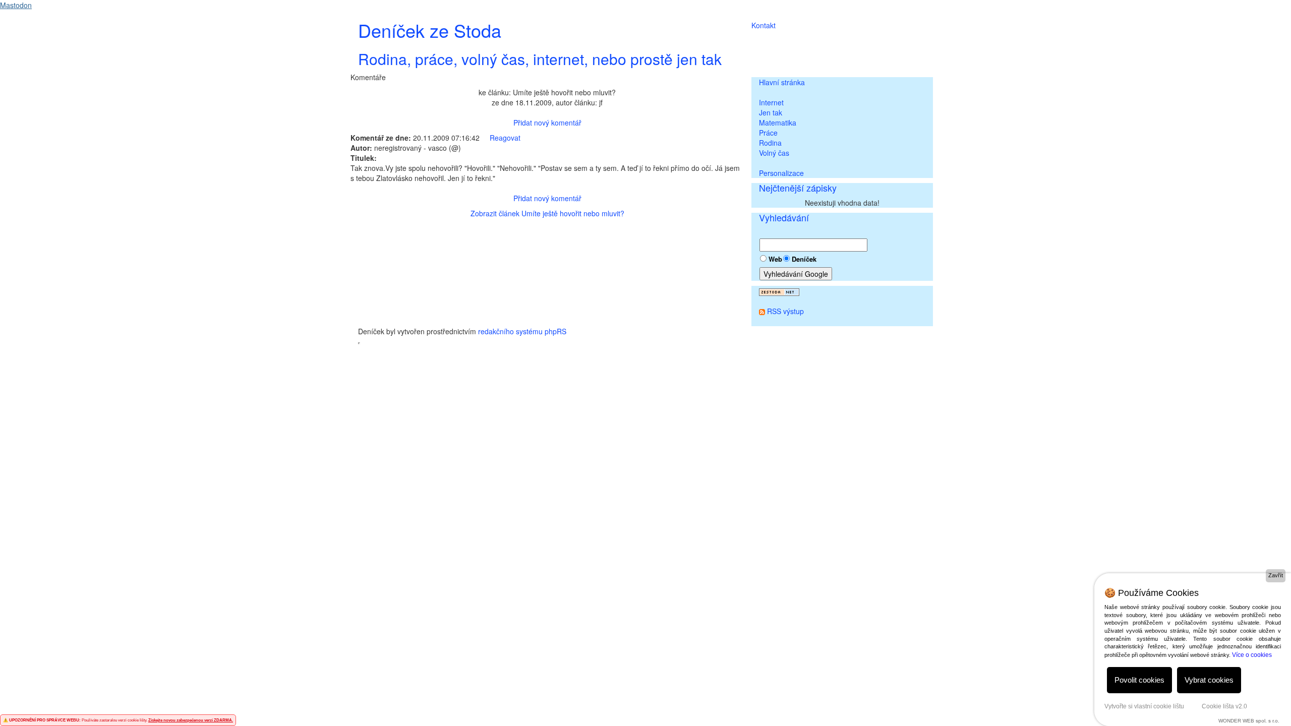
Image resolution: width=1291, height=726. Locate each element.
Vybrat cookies (1209, 680)
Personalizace (781, 173)
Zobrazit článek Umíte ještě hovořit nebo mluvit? (547, 213)
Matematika (777, 122)
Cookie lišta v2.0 (1224, 706)
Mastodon (16, 5)
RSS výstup (785, 311)
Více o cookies (1252, 654)
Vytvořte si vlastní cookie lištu (1144, 706)
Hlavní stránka (782, 82)
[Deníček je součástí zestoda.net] (779, 291)
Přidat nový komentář (547, 122)
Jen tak (770, 112)
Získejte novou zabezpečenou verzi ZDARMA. (190, 720)
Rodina (770, 143)
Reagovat (505, 138)
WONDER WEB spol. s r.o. (1248, 720)
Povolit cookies (1139, 680)
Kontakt (763, 25)
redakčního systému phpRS (522, 331)
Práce (768, 133)
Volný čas (774, 153)
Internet (771, 102)
